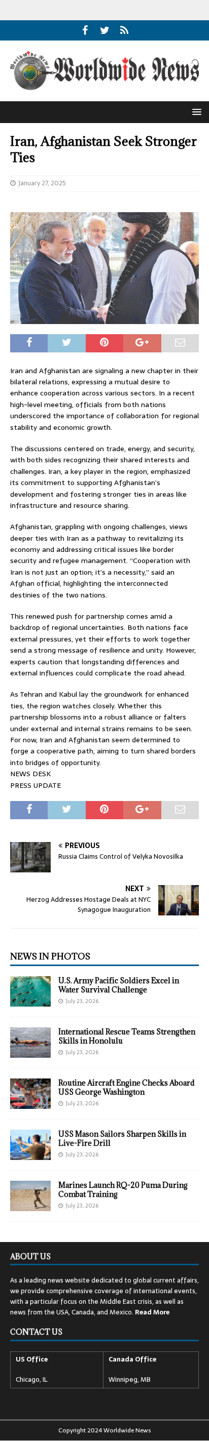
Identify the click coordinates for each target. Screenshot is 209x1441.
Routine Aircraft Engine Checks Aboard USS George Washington (126, 1087)
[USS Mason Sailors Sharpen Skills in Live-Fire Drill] (30, 1145)
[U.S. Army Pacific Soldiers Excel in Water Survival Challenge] (30, 991)
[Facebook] (85, 30)
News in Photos (50, 956)
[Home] (124, 30)
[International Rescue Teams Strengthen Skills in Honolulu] (30, 1042)
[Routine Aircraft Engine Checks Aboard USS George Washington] (30, 1093)
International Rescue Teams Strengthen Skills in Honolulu (126, 1036)
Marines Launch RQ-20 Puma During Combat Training (123, 1189)
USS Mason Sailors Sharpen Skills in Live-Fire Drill (122, 1138)
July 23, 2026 (81, 1001)
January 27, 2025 (42, 183)
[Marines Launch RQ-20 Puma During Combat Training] (30, 1196)
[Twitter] (105, 30)
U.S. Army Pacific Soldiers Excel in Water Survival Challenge (118, 985)
